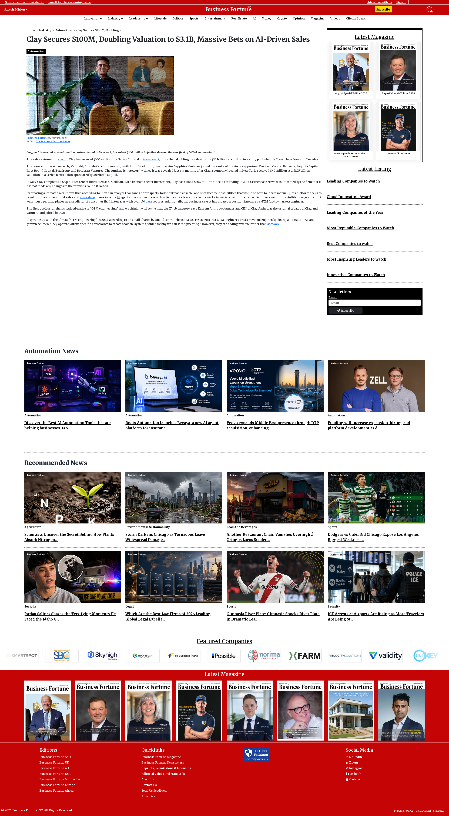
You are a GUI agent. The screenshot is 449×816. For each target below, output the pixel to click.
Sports (194, 18)
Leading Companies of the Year (355, 212)
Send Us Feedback (154, 790)
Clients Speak (356, 18)
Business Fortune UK (54, 762)
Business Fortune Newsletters (163, 762)
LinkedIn (355, 757)
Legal (129, 606)
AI (254, 18)
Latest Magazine (374, 37)
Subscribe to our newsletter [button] (24, 2)
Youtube (354, 779)
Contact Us (149, 785)
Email (333, 297)
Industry (114, 18)
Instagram (356, 768)
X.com (353, 762)
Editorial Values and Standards (163, 773)
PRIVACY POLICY (403, 810)
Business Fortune (37, 138)
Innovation (91, 18)
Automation (63, 30)
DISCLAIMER (423, 810)
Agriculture (32, 527)
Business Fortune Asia (55, 757)
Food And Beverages (242, 527)
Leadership (137, 18)
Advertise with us (379, 2)
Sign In (401, 2)
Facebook (354, 773)
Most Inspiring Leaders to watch (356, 259)
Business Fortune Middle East (60, 779)
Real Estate (239, 18)
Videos (335, 18)
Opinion (299, 18)
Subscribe (383, 9)
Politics (178, 18)
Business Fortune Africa (56, 790)
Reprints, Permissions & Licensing (166, 768)
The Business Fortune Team (53, 141)
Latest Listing (374, 169)
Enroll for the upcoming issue (69, 2)
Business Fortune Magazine (161, 757)
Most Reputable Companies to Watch (360, 228)
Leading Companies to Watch (353, 181)
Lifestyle (160, 18)
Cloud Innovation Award (349, 197)
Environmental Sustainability (147, 527)
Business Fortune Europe (57, 785)
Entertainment (215, 18)
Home (30, 30)
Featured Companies (224, 641)
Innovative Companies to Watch (356, 275)
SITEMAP (438, 810)
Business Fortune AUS (54, 768)
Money (266, 18)
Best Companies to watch (350, 243)
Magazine (317, 18)
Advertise (148, 796)
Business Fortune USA (55, 773)
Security (30, 606)
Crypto (282, 18)
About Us (148, 779)
